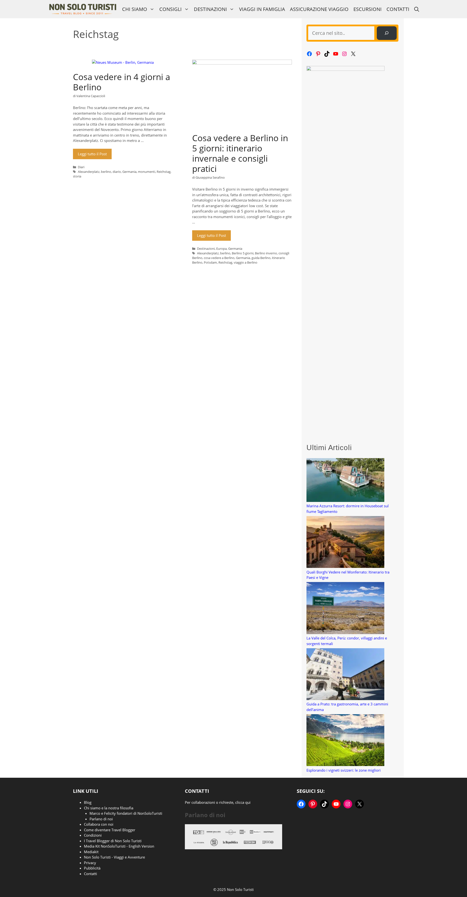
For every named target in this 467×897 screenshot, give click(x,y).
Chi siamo (134, 9)
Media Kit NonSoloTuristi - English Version (119, 846)
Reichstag (164, 171)
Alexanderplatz (88, 171)
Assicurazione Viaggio (319, 9)
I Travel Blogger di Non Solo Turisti (113, 840)
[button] (417, 9)
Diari (81, 167)
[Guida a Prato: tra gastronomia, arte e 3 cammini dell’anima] (345, 675)
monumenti (146, 171)
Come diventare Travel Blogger (109, 829)
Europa (221, 248)
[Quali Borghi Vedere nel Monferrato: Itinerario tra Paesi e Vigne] (345, 542)
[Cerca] (387, 33)
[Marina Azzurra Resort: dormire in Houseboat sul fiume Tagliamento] (345, 480)
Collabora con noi (98, 824)
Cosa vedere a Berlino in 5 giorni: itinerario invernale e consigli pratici (240, 153)
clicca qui (243, 802)
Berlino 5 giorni (242, 253)
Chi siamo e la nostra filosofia (108, 807)
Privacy (90, 862)
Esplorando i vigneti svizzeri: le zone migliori (343, 770)
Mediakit (91, 851)
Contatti (397, 9)
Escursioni (367, 9)
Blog (87, 802)
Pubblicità (92, 868)
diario (117, 171)
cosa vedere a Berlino (219, 258)
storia (77, 176)
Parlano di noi (101, 818)
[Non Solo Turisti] (82, 9)
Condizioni (93, 835)
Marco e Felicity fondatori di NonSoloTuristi (126, 813)
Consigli (170, 9)
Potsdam (210, 262)
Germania (129, 171)
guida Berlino (260, 258)
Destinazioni (210, 9)
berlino (106, 171)
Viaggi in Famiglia (262, 9)
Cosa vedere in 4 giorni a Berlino (121, 82)
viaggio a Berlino (245, 262)
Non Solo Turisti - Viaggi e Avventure (114, 857)
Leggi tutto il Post (92, 153)
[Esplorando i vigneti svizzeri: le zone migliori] (345, 741)
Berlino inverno (266, 253)
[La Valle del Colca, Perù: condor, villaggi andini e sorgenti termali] (345, 608)
